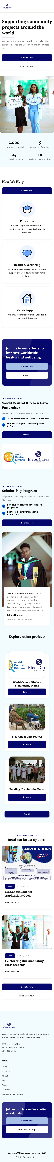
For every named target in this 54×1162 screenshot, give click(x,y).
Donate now (27, 57)
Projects (6, 1071)
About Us (27, 375)
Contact (6, 1089)
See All (27, 814)
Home (4, 1066)
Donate (27, 434)
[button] (49, 6)
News (4, 1080)
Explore (27, 692)
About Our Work (27, 66)
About (5, 1076)
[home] (15, 6)
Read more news (27, 995)
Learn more (27, 522)
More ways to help (27, 1129)
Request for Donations (12, 1094)
